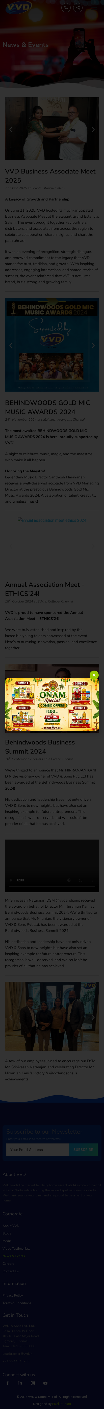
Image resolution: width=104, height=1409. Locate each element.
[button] (94, 675)
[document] (52, 704)
